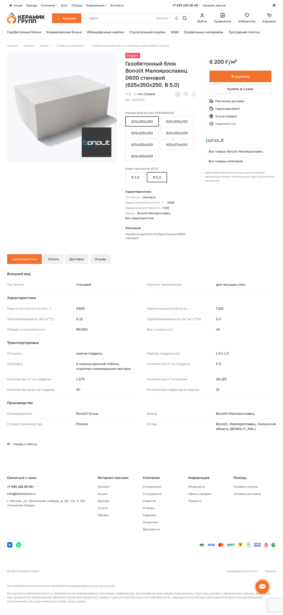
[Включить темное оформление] (274, 5)
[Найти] (184, 18)
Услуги (103, 508)
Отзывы (100, 259)
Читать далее (76, 601)
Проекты (195, 501)
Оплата (53, 259)
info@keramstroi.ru (21, 494)
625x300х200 (142, 145)
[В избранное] (186, 94)
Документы (151, 529)
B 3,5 (135, 177)
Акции (102, 494)
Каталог (104, 486)
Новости (149, 501)
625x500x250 (177, 121)
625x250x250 (177, 133)
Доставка (77, 259)
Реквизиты (196, 486)
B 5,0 (157, 177)
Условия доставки (247, 494)
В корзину (240, 76)
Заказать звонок (214, 5)
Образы (103, 515)
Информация (198, 478)
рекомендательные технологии (92, 585)
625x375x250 (176, 145)
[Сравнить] (178, 94)
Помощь (240, 478)
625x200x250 (142, 133)
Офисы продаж (199, 494)
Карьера (149, 515)
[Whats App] (18, 545)
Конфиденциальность (242, 571)
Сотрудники (152, 494)
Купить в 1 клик (240, 89)
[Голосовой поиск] (176, 18)
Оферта (270, 571)
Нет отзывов (146, 94)
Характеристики (24, 259)
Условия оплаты (245, 486)
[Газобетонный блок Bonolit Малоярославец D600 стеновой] (62, 108)
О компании (152, 486)
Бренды (103, 501)
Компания (151, 478)
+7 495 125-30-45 (185, 5)
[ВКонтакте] (9, 545)
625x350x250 (142, 121)
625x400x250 (142, 156)
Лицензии (150, 522)
